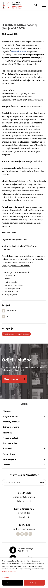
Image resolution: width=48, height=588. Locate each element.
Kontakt (6, 464)
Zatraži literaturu (11, 427)
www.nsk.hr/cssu (18, 51)
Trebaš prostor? (10, 438)
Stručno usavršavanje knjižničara (16, 334)
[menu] (44, 5)
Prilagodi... (6, 577)
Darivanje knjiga (10, 443)
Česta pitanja (9, 454)
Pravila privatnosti (9, 571)
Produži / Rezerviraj (12, 421)
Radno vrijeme (9, 459)
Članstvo (7, 411)
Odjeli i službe (11, 379)
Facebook (11, 310)
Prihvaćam (34, 583)
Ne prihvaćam (12, 583)
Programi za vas (10, 416)
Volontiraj (7, 432)
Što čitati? (8, 448)
